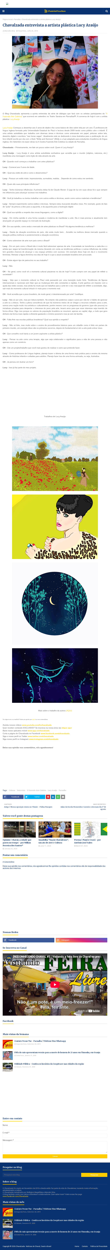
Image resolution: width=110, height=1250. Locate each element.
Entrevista (21, 790)
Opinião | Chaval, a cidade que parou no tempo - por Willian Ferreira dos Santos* (17, 843)
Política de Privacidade (98, 1246)
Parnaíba (17, 19)
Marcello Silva (10, 31)
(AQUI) (69, 711)
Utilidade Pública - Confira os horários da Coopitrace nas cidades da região (49, 1064)
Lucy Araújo (15, 119)
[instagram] (81, 940)
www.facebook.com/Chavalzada (15, 1196)
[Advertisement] (23, 391)
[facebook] (28, 940)
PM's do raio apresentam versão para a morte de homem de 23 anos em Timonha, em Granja (57, 1052)
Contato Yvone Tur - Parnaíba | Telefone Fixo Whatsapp (40, 1041)
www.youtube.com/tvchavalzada (37, 725)
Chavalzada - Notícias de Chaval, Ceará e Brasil (33, 1246)
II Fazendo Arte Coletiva (36, 790)
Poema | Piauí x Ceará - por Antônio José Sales (87, 841)
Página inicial (8, 19)
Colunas (12, 790)
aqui (33, 719)
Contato (85, 1246)
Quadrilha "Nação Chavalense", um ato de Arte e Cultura (53, 841)
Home (77, 1246)
